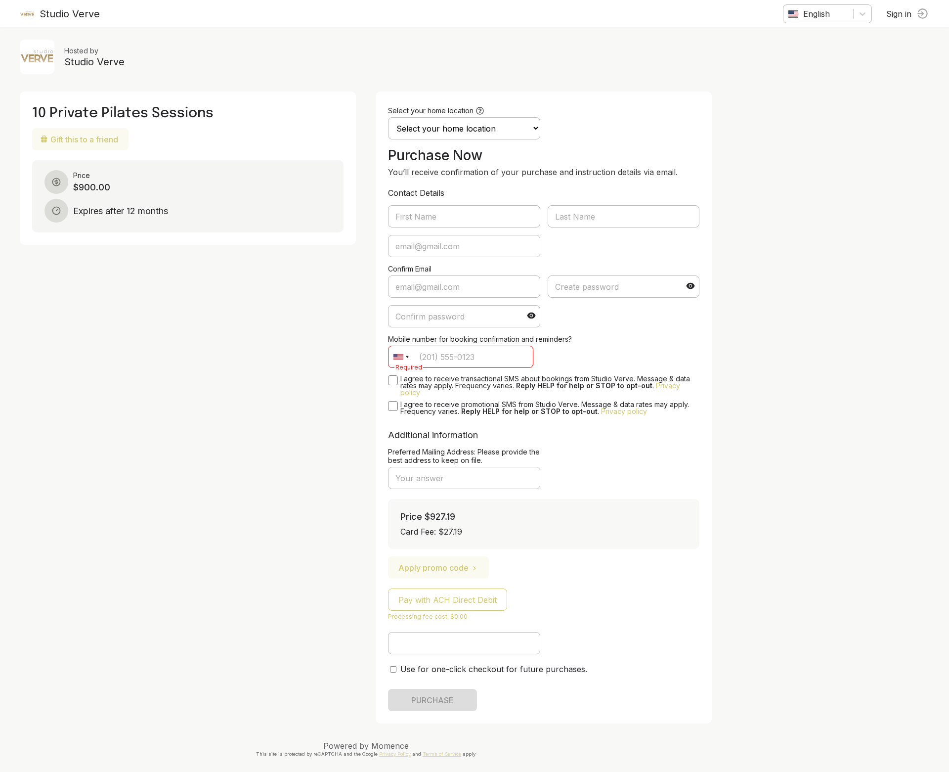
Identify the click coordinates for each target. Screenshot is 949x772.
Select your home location (431, 110)
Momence (390, 746)
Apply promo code (433, 568)
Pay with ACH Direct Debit (447, 600)
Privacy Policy (395, 754)
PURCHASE (432, 700)
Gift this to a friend (84, 139)
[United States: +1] (400, 356)
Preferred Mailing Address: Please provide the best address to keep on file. (464, 456)
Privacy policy (624, 411)
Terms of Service (442, 754)
